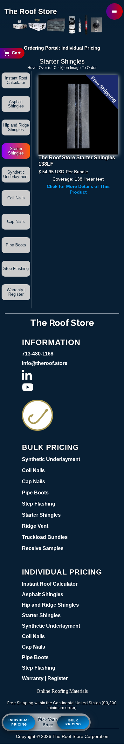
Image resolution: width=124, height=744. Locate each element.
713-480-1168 (37, 353)
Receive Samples (43, 548)
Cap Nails (16, 221)
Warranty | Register (16, 292)
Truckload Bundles (45, 537)
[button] (114, 11)
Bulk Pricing (73, 722)
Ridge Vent (35, 526)
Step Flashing (16, 268)
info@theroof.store (44, 363)
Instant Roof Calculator (16, 80)
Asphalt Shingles (16, 103)
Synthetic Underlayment (16, 174)
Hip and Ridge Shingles (16, 127)
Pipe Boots (16, 245)
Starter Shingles (16, 150)
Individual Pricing (19, 722)
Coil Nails (16, 198)
